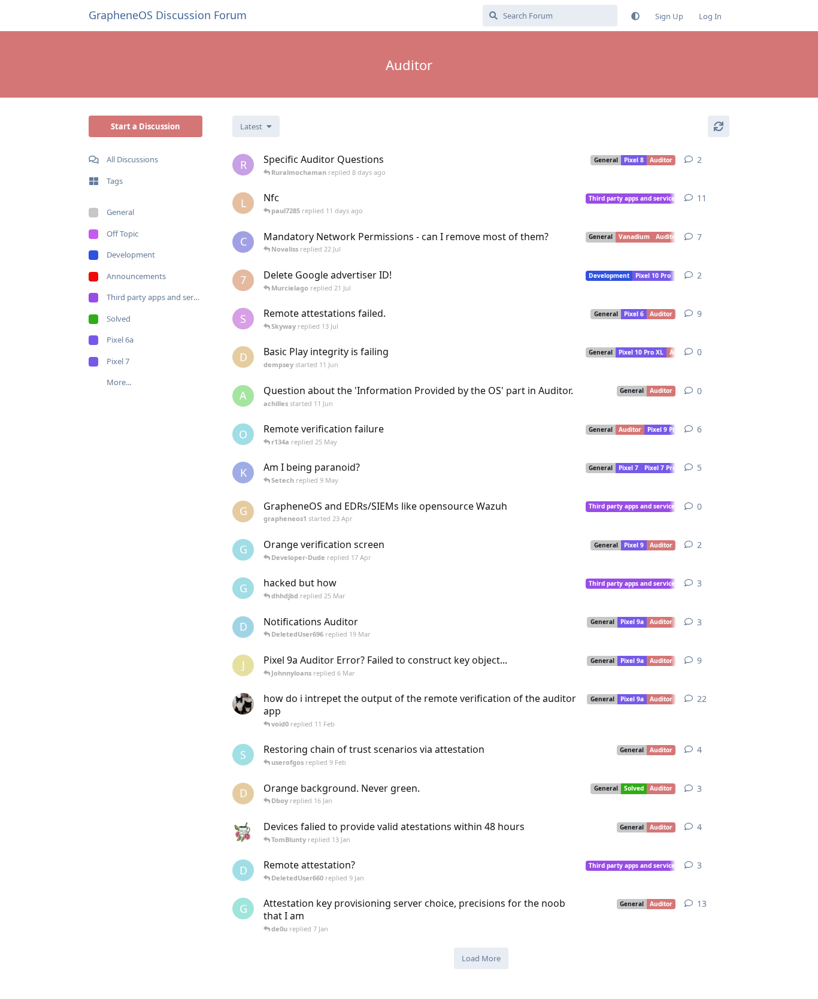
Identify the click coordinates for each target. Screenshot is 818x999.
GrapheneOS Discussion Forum (168, 15)
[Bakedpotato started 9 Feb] (243, 704)
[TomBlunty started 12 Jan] (243, 832)
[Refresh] (718, 126)
